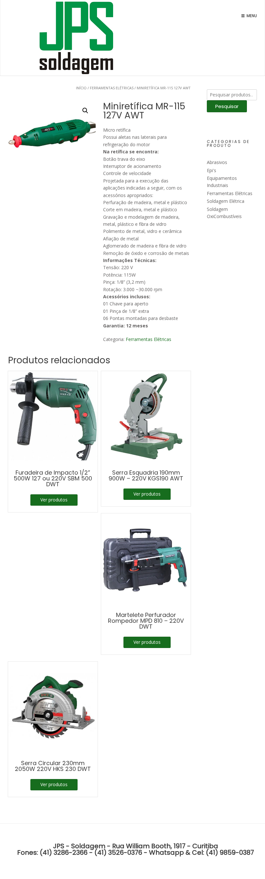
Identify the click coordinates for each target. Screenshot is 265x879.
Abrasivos (217, 162)
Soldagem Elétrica (225, 201)
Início (81, 87)
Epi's (211, 170)
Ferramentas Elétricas (111, 87)
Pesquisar (226, 106)
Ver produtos (54, 500)
